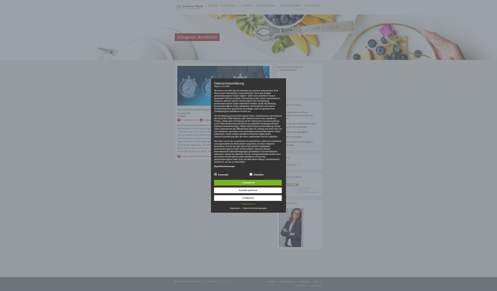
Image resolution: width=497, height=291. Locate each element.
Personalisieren (248, 204)
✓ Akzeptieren (248, 183)
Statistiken (259, 175)
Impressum (235, 208)
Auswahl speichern (248, 190)
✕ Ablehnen (248, 198)
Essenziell (223, 175)
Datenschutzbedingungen (255, 208)
